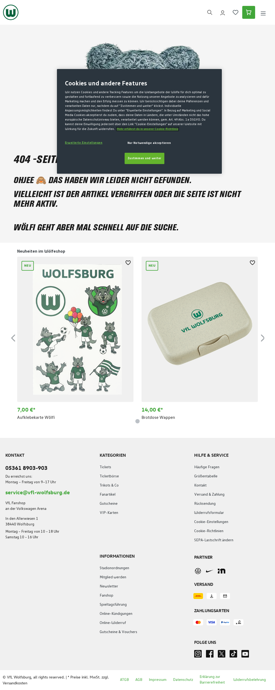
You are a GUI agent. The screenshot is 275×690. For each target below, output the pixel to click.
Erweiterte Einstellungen (84, 142)
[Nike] (210, 571)
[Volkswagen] (198, 571)
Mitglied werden (113, 577)
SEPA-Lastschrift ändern (213, 540)
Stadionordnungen (114, 568)
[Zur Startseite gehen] (10, 12)
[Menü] (263, 12)
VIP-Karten (109, 513)
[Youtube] (245, 655)
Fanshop (106, 595)
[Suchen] (209, 12)
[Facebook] (210, 655)
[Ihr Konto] (222, 12)
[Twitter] (221, 655)
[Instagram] (198, 655)
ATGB (124, 680)
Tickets (105, 467)
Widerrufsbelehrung (249, 680)
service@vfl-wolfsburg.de (37, 492)
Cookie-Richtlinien (208, 531)
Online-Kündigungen (116, 614)
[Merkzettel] (235, 12)
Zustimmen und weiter (144, 158)
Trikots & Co (109, 485)
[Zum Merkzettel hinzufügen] (128, 262)
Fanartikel (107, 494)
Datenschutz (183, 680)
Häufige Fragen (206, 467)
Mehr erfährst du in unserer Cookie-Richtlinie (147, 129)
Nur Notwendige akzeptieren (149, 142)
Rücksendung (205, 504)
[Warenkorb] (248, 12)
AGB (138, 680)
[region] (137, 337)
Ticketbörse (109, 476)
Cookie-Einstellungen (211, 522)
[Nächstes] (263, 337)
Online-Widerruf (113, 623)
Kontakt (200, 485)
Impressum (158, 680)
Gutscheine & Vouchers (118, 632)
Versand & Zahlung (209, 494)
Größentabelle (206, 476)
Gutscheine (109, 504)
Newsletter (109, 586)
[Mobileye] (221, 571)
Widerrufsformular (209, 513)
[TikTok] (233, 655)
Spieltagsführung (113, 605)
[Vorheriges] (13, 337)
